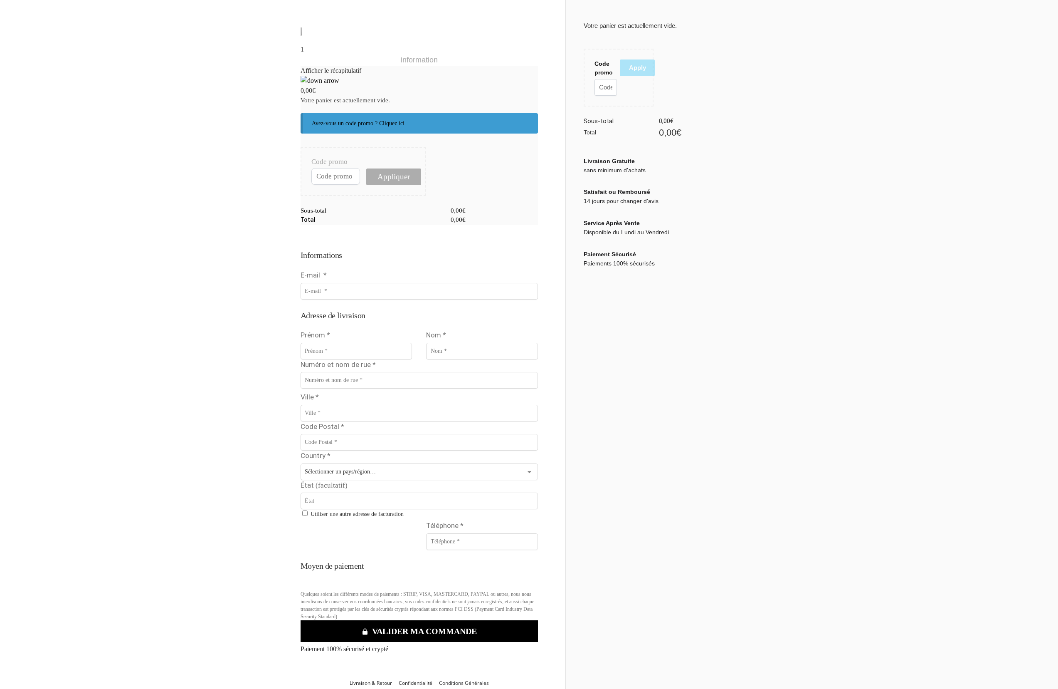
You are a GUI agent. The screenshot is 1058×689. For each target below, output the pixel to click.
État (324, 485)
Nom (436, 335)
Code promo (329, 162)
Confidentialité (415, 683)
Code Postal (322, 426)
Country (315, 455)
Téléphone (445, 525)
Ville (310, 397)
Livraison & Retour (371, 683)
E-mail (314, 275)
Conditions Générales (464, 683)
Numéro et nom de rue (338, 364)
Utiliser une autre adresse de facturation (357, 514)
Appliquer (393, 176)
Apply (637, 67)
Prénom (315, 335)
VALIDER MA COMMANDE (424, 631)
